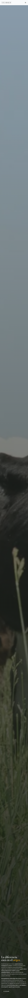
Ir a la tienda (6, 991)
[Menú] (25, 2)
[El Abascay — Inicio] (6, 3)
